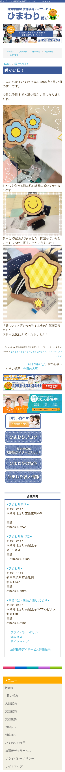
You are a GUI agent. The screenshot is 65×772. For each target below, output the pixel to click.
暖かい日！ (21, 64)
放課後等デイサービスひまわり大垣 (26, 351)
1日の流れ (9, 51)
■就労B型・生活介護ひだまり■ (27, 600)
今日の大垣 (30, 368)
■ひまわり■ (14, 568)
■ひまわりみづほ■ (19, 536)
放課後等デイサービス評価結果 (30, 649)
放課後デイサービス (18, 750)
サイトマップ (19, 641)
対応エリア (12, 735)
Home (9, 687)
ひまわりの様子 (15, 743)
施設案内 (36, 51)
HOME (7, 64)
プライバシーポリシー (25, 632)
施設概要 (49, 51)
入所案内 (23, 51)
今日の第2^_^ (36, 364)
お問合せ (14, 54)
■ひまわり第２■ (17, 504)
